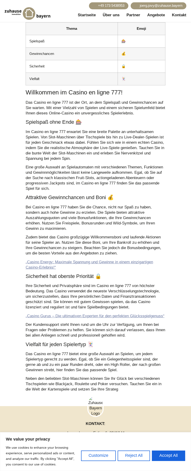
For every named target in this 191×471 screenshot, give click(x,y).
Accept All (168, 455)
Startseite (87, 15)
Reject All (134, 455)
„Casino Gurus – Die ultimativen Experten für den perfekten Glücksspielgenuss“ (95, 316)
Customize (98, 455)
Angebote (156, 15)
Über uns (111, 15)
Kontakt (179, 15)
